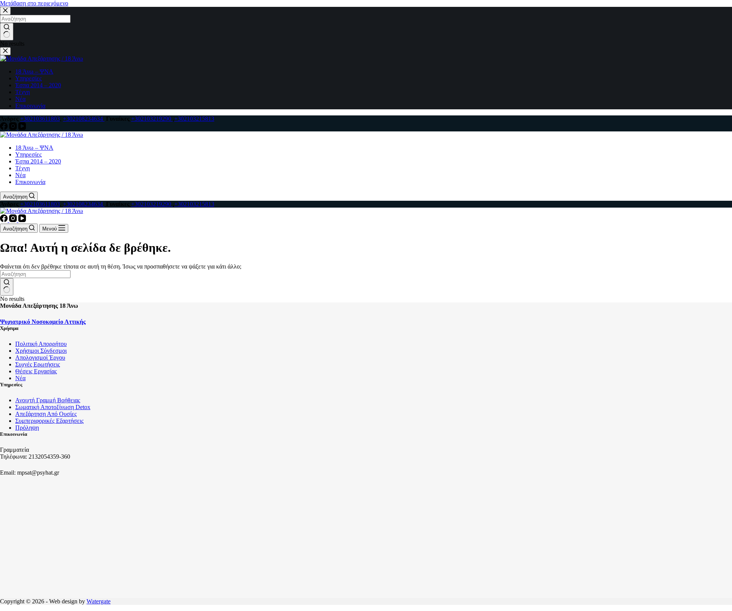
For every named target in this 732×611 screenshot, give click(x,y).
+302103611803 (40, 118)
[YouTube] (22, 128)
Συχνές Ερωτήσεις (37, 364)
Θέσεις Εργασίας (36, 371)
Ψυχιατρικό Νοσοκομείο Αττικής (43, 321)
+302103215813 (194, 118)
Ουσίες (68, 414)
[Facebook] (4, 128)
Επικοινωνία (30, 182)
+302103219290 (152, 118)
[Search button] (6, 287)
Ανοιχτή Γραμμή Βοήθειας (47, 400)
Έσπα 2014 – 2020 (38, 161)
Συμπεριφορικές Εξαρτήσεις (49, 420)
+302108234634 (83, 118)
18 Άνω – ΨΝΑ (34, 147)
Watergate (99, 601)
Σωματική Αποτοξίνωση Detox (52, 407)
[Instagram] (13, 128)
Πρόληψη (27, 427)
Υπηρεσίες (28, 154)
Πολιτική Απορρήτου (41, 344)
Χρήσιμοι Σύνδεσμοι (41, 350)
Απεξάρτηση (31, 414)
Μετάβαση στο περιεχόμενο (34, 3)
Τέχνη (22, 168)
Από (53, 414)
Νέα (20, 175)
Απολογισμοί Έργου (40, 357)
